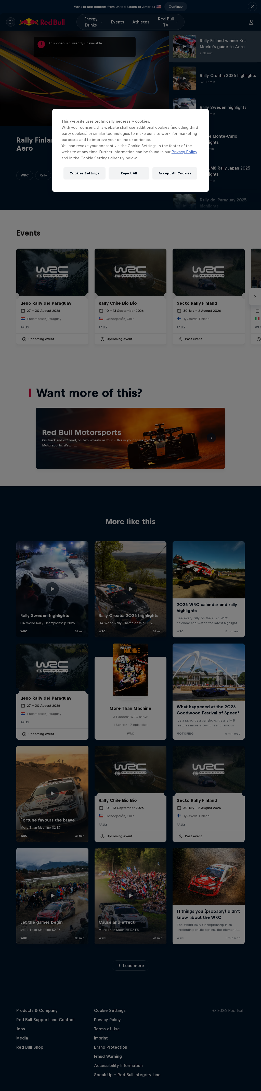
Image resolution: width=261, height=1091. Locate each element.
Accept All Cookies (175, 173)
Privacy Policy (184, 152)
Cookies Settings (84, 173)
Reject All (129, 173)
